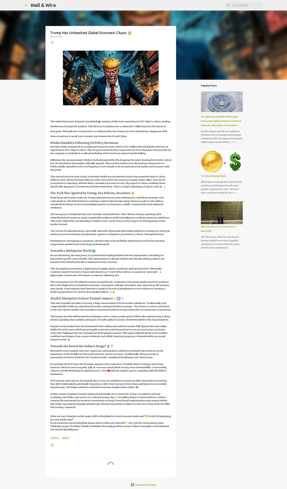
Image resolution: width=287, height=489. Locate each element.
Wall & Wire (43, 5)
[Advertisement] (191, 129)
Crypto (55, 438)
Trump (65, 438)
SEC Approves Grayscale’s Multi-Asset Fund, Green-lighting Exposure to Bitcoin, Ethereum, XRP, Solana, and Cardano (221, 121)
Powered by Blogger (145, 484)
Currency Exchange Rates (213, 176)
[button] (52, 43)
